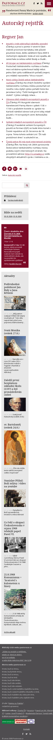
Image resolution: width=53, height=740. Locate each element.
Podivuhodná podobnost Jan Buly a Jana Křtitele (12, 288)
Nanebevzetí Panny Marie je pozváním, (26, 10)
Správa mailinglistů (15, 200)
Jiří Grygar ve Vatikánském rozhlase (23, 63)
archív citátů (38, 13)
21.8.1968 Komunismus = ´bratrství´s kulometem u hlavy (12, 580)
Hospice (30, 710)
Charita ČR (21, 710)
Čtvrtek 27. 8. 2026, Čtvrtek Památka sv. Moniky (13, 235)
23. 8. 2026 (17, 216)
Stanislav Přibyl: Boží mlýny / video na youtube (15, 483)
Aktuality (9, 275)
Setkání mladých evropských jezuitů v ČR (26, 122)
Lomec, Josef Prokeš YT (14, 713)
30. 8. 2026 (8, 216)
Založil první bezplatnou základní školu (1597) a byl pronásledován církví (13, 387)
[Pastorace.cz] (13, 4)
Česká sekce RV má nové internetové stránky (28, 141)
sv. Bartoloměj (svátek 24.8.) (12, 426)
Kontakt (26, 729)
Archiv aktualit (9, 632)
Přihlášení (10, 196)
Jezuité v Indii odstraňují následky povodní (27, 43)
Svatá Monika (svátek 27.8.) (12, 332)
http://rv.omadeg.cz (34, 154)
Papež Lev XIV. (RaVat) (44, 710)
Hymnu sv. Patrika (16, 703)
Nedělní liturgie (15, 264)
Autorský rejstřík (14, 175)
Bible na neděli (13, 212)
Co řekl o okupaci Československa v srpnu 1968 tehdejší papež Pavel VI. (14, 528)
